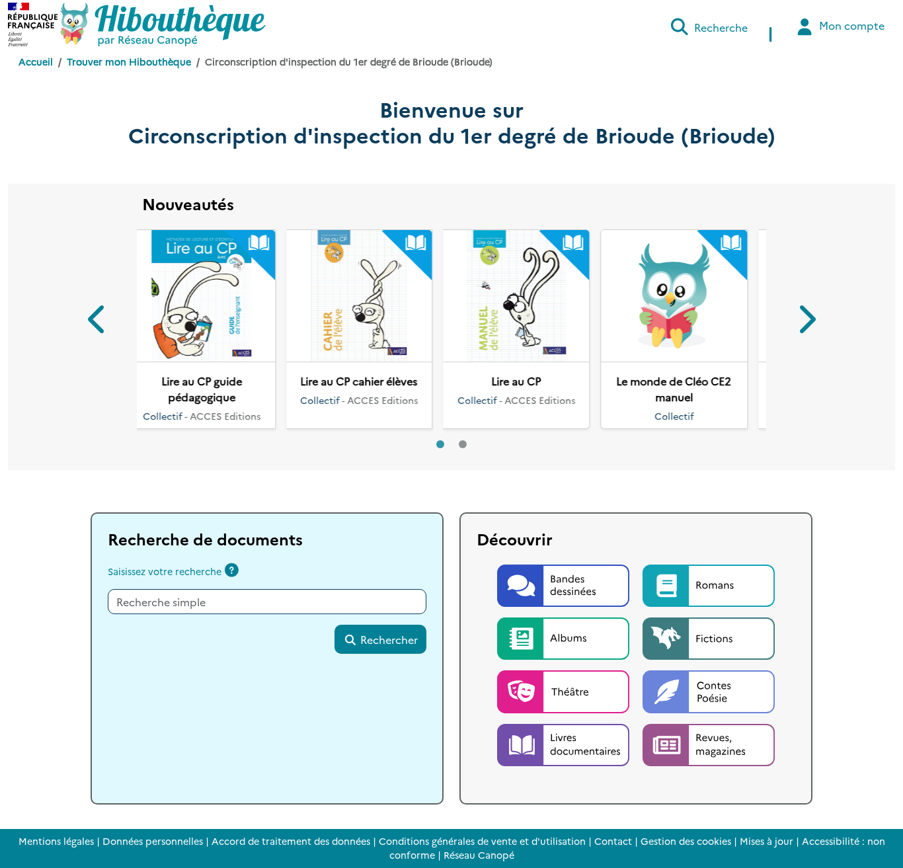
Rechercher (388, 639)
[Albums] (564, 636)
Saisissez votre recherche (164, 571)
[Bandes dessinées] (564, 583)
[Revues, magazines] (708, 743)
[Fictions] (708, 636)
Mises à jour (766, 841)
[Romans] (708, 583)
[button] (97, 321)
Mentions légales (56, 841)
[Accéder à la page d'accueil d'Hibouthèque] (163, 24)
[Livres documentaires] (564, 743)
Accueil (36, 61)
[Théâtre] (564, 690)
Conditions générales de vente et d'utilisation (482, 841)
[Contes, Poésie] (708, 690)
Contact (613, 841)
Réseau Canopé (479, 854)
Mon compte (850, 25)
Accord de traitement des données (291, 841)
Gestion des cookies (686, 841)
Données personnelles (152, 841)
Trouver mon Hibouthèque (129, 61)
